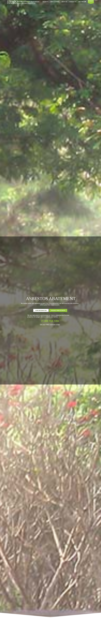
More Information (41, 310)
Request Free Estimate (58, 310)
